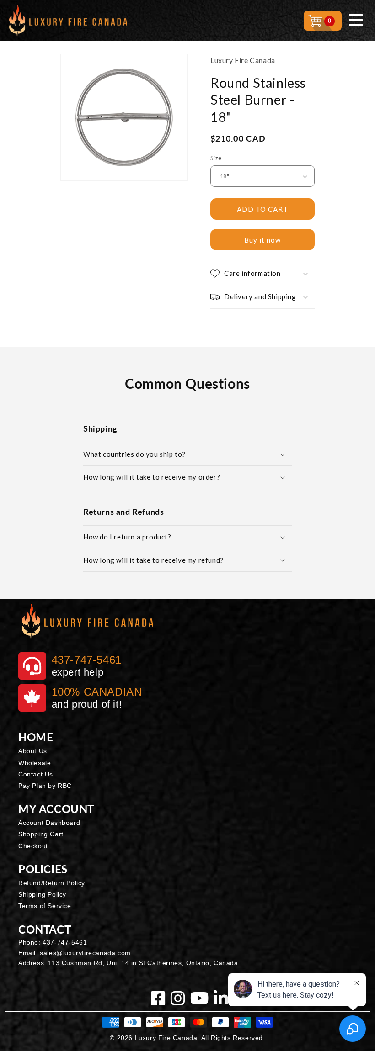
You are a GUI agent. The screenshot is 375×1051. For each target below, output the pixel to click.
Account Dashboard (49, 822)
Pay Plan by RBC (45, 785)
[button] (262, 273)
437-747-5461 (65, 942)
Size (216, 158)
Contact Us (35, 774)
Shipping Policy (42, 894)
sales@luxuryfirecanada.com (85, 952)
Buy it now (262, 240)
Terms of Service (44, 905)
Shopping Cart (41, 834)
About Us (32, 751)
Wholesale (34, 762)
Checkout (33, 846)
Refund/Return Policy (51, 883)
